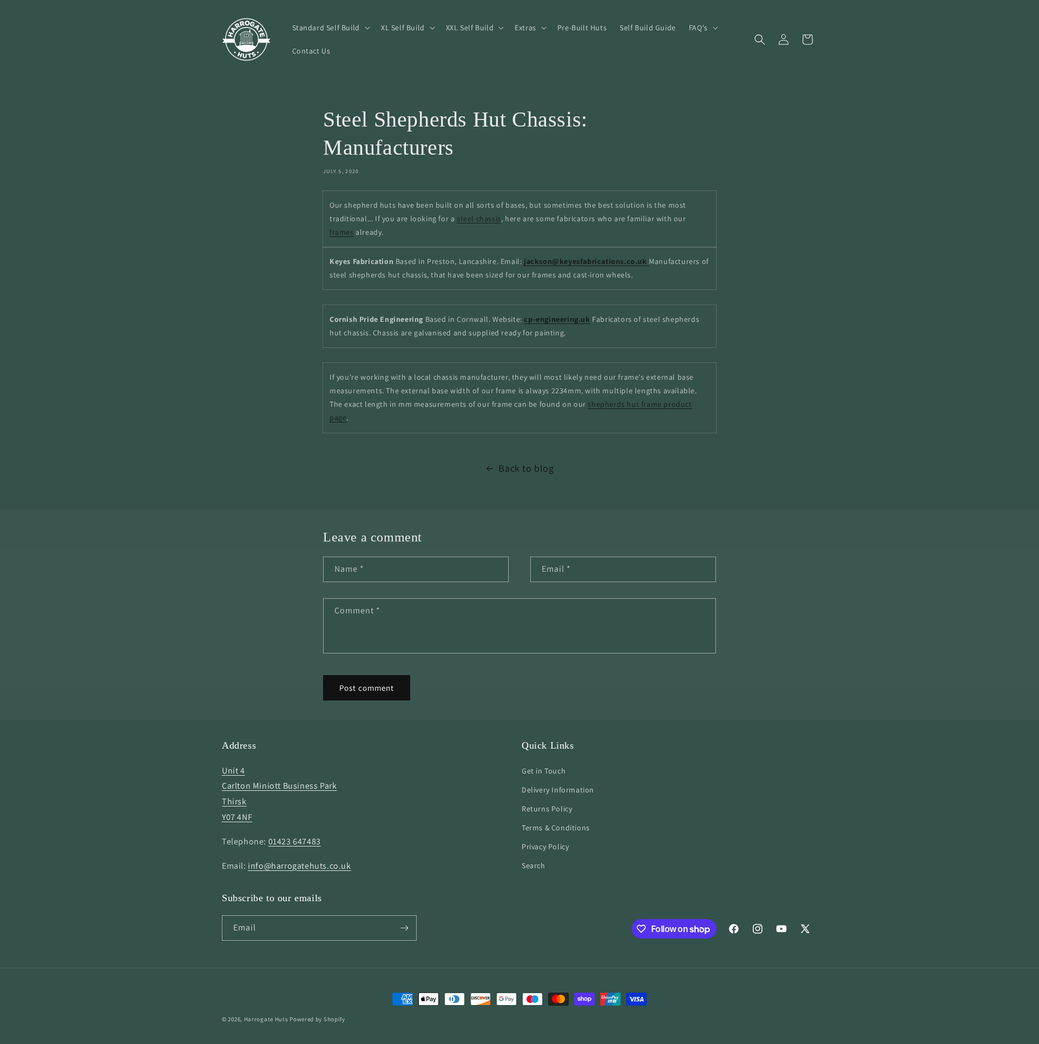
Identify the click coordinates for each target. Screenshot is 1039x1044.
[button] (330, 27)
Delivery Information (558, 790)
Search (533, 865)
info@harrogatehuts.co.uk (299, 865)
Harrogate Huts (266, 1019)
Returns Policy (547, 809)
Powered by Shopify (317, 1019)
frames (342, 232)
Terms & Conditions (556, 827)
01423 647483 (294, 841)
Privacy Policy (545, 846)
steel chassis (479, 218)
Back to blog (526, 468)
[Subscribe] (404, 928)
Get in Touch (543, 771)
